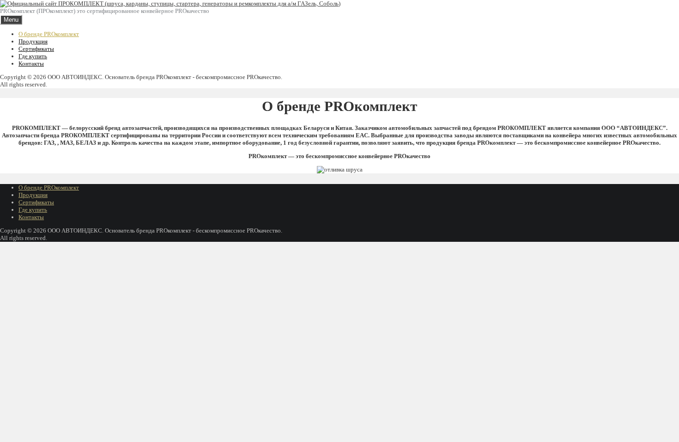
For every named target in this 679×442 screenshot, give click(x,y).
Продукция (33, 41)
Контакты (31, 63)
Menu (11, 19)
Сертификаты (36, 48)
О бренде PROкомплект (48, 34)
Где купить (32, 56)
